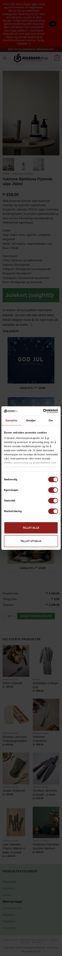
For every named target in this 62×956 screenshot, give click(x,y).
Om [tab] (51, 420)
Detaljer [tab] (31, 420)
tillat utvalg (31, 541)
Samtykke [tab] (11, 420)
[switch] (53, 490)
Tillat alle (31, 527)
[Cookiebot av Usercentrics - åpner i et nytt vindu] (43, 411)
